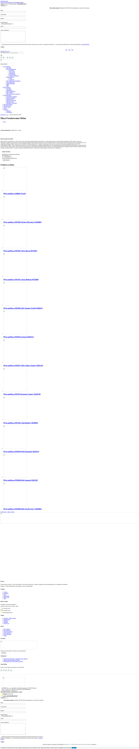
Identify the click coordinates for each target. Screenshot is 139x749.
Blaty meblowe (6, 87)
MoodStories (9, 90)
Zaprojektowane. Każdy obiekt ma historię (13, 661)
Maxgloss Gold (9, 99)
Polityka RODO (60, 744)
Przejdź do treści (4, 1)
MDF (7, 84)
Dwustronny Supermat (11, 96)
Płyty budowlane (7, 105)
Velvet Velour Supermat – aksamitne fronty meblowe (15, 658)
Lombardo (11, 79)
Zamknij (2, 5)
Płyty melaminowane (11, 69)
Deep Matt (11, 70)
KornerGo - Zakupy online (9, 618)
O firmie (5, 592)
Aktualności (9, 2)
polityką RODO (85, 44)
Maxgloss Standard (10, 98)
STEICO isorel (6, 107)
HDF (7, 86)
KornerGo (5, 109)
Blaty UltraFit (9, 92)
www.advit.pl (93, 744)
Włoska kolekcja (10, 77)
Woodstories (12, 73)
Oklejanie (5, 620)
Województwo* (4, 22)
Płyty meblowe (6, 66)
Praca (4, 594)
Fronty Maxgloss (7, 95)
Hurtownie (5, 593)
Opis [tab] (4, 121)
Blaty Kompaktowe (10, 91)
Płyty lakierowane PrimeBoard (13, 81)
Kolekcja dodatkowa (14, 75)
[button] (4, 64)
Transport (5, 622)
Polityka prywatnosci (47, 744)
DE (69, 50)
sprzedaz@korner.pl (21, 3)
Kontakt (21, 2)
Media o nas (6, 597)
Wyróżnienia (6, 596)
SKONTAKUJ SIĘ (6, 160)
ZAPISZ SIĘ (3, 652)
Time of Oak (12, 71)
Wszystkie (8, 68)
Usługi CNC (6, 623)
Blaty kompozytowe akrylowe (13, 94)
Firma (2, 2)
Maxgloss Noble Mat (11, 100)
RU (72, 50)
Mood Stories (12, 74)
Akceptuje (74, 747)
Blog (14, 2)
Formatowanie (6, 619)
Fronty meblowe (7, 633)
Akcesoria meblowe (8, 104)
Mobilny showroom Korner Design (11, 660)
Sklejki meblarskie (10, 83)
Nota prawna (54, 744)
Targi (4, 598)
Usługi (5, 2)
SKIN (10, 78)
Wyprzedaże (9, 112)
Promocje (8, 111)
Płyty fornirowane (10, 82)
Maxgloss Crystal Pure (11, 103)
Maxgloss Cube (10, 101)
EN (66, 50)
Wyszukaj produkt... (5, 52)
